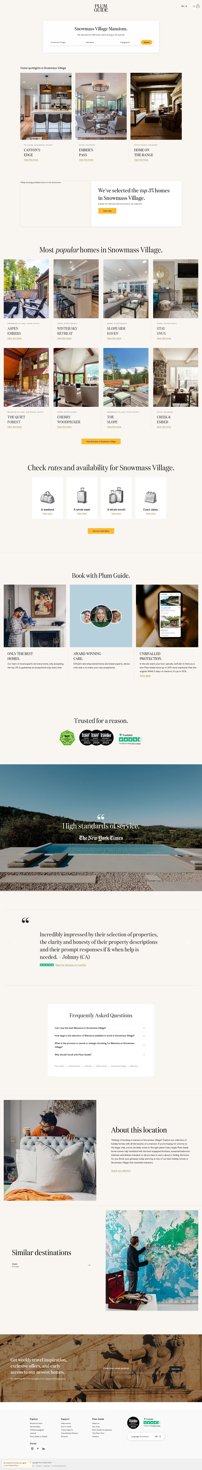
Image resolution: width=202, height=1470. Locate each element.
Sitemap (47, 1466)
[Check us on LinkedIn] (43, 1448)
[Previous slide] (15, 941)
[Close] (30, 1462)
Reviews (64, 1436)
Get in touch (66, 1426)
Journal (33, 1433)
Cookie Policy (13, 1465)
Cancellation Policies (69, 1433)
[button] (101, 6)
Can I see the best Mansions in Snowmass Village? (80, 1027)
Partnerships (35, 1426)
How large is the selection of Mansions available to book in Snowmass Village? (95, 1035)
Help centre (66, 1423)
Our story (96, 1426)
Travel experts (67, 1430)
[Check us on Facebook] (38, 1448)
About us (95, 1423)
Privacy (39, 1466)
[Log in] (195, 6)
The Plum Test (98, 1433)
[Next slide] (187, 941)
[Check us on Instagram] (32, 1448)
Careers (95, 1436)
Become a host (36, 1423)
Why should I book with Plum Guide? (73, 1054)
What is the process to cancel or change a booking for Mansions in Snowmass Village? (94, 1045)
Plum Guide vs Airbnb (38, 1436)
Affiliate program (37, 1430)
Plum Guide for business (102, 1430)
